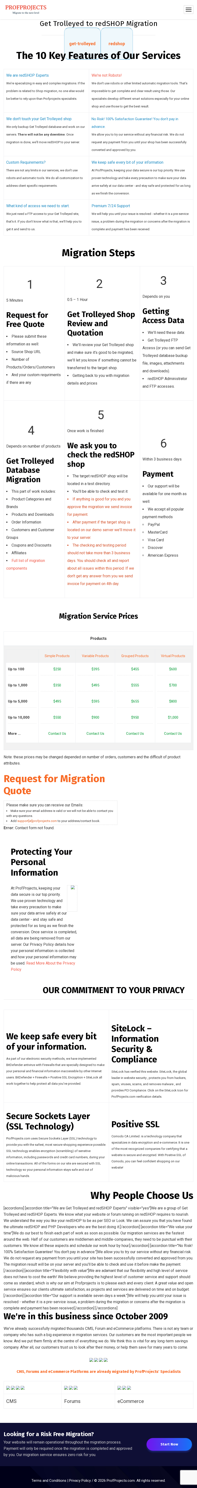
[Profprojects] (26, 10)
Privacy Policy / (81, 1480)
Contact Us (57, 733)
